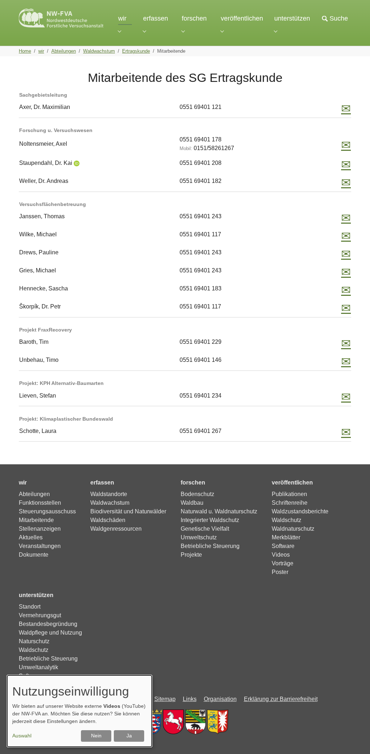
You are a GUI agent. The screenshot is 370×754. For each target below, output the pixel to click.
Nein (96, 735)
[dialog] (79, 711)
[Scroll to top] (354, 738)
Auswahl (21, 735)
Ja (129, 735)
